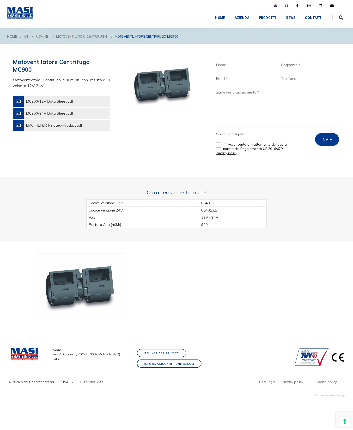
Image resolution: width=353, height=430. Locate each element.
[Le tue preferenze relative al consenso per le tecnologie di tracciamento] (344, 421)
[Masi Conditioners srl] (20, 13)
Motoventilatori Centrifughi (82, 36)
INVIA (327, 139)
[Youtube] (332, 6)
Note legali (267, 382)
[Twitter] (309, 6)
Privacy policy (226, 153)
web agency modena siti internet (330, 395)
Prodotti (267, 18)
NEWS (290, 18)
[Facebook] (297, 6)
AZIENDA (242, 18)
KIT (26, 36)
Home (220, 18)
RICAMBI (42, 36)
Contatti (314, 18)
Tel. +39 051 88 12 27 (161, 353)
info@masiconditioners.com (169, 363)
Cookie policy (326, 382)
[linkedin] (320, 6)
